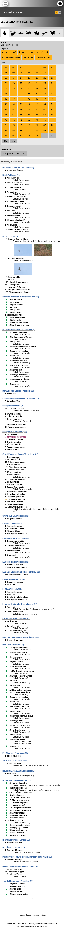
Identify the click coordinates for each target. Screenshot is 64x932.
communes (28, 57)
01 (6, 67)
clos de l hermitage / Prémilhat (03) (17, 881)
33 (44, 88)
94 (29, 136)
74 (37, 120)
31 (29, 88)
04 (29, 67)
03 (21, 67)
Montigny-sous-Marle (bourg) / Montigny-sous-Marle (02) (27, 857)
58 (21, 109)
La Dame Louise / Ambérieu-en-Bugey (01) (21, 572)
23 (6, 83)
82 (44, 125)
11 (29, 73)
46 (37, 99)
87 (29, 130)
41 (52, 94)
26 (29, 83)
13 (44, 73)
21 (44, 78)
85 (13, 130)
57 (13, 109)
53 (37, 104)
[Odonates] (45, 33)
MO (13, 141)
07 (52, 67)
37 (21, 94)
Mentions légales (25, 915)
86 (21, 130)
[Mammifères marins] (21, 33)
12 (37, 73)
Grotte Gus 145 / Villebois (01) (15, 516)
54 (44, 104)
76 (52, 120)
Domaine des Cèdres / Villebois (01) (18, 391)
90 (52, 130)
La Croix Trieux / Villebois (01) (15, 562)
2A (6, 88)
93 (21, 136)
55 (52, 104)
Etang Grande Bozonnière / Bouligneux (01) (21, 398)
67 (37, 115)
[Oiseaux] (5, 33)
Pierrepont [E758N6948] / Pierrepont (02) (20, 866)
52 (29, 104)
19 (37, 78)
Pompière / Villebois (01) (13, 645)
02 (13, 67)
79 (21, 125)
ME (5, 141)
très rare (23, 52)
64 (13, 115)
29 (52, 83)
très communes (43, 57)
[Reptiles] (29, 33)
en (60, 12)
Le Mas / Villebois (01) (12, 589)
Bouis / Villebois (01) (11, 175)
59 (29, 109)
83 (52, 125)
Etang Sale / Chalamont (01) (14, 432)
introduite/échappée (11, 57)
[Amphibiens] (37, 33)
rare (31, 52)
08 (6, 73)
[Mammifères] (13, 33)
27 (37, 83)
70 (6, 120)
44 (21, 99)
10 (21, 73)
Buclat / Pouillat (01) (11, 236)
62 (52, 109)
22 (52, 78)
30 (21, 88)
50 (13, 104)
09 (13, 73)
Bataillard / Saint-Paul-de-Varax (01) (18, 168)
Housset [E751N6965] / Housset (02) (18, 771)
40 (44, 94)
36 (13, 94)
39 (37, 94)
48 (52, 99)
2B (13, 88)
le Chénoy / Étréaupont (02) (14, 847)
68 (44, 115)
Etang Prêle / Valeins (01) (13, 406)
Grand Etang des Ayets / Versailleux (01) (20, 454)
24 (13, 83)
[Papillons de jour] (53, 33)
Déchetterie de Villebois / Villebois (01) (19, 330)
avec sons (21, 153)
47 (44, 99)
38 (29, 94)
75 (44, 120)
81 (37, 125)
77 (6, 125)
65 (21, 115)
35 (6, 94)
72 (21, 120)
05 (37, 67)
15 (6, 78)
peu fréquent (42, 52)
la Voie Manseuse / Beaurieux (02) (17, 780)
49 (6, 104)
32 (37, 88)
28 (44, 83)
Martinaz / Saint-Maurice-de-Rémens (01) (20, 637)
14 (52, 73)
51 (21, 104)
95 (37, 136)
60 (37, 109)
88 (37, 130)
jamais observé (9, 52)
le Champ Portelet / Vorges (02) (16, 840)
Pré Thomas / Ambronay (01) (15, 753)
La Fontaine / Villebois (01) (13, 579)
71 (13, 120)
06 (44, 67)
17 (21, 78)
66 (29, 115)
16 (13, 78)
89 (44, 130)
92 (13, 136)
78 (13, 125)
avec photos (7, 153)
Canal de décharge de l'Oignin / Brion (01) (20, 297)
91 (6, 136)
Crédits (43, 915)
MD (52, 136)
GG (44, 136)
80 (29, 125)
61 (44, 109)
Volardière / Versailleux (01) (14, 760)
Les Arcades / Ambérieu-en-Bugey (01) (19, 604)
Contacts (35, 915)
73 (29, 120)
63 (6, 115)
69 (52, 115)
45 (29, 99)
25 (21, 83)
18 (29, 78)
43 (13, 99)
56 (6, 109)
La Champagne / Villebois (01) (15, 538)
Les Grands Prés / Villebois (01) (16, 619)
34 (52, 88)
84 (6, 130)
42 (6, 99)
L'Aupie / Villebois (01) (12, 523)
